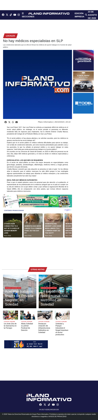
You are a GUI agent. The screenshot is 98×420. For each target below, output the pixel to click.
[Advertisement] (37, 250)
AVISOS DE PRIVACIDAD (57, 416)
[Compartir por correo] (16, 122)
